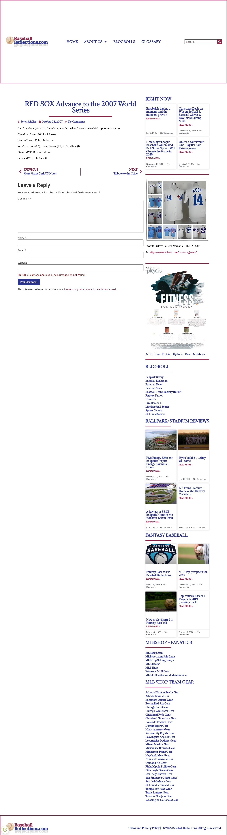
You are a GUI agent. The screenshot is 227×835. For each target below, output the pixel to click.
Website (22, 262)
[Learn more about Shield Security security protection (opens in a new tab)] (5, 830)
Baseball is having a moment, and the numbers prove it (158, 112)
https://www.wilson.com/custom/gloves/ (173, 252)
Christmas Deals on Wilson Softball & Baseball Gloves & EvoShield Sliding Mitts (191, 115)
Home (72, 41)
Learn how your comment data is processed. (90, 289)
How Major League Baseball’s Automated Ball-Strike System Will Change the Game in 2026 (160, 148)
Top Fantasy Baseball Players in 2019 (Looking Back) (192, 599)
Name (22, 238)
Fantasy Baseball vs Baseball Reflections (158, 573)
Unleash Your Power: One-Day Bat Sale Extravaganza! (191, 145)
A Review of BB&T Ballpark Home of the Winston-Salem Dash (159, 515)
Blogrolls (124, 41)
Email (22, 250)
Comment (24, 198)
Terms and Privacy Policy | (144, 828)
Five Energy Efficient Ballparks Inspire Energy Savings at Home (159, 462)
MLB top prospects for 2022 (193, 573)
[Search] (219, 42)
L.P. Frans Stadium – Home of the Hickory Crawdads (192, 491)
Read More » (153, 118)
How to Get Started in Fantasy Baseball (159, 621)
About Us (93, 41)
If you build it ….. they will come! (192, 459)
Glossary (151, 41)
